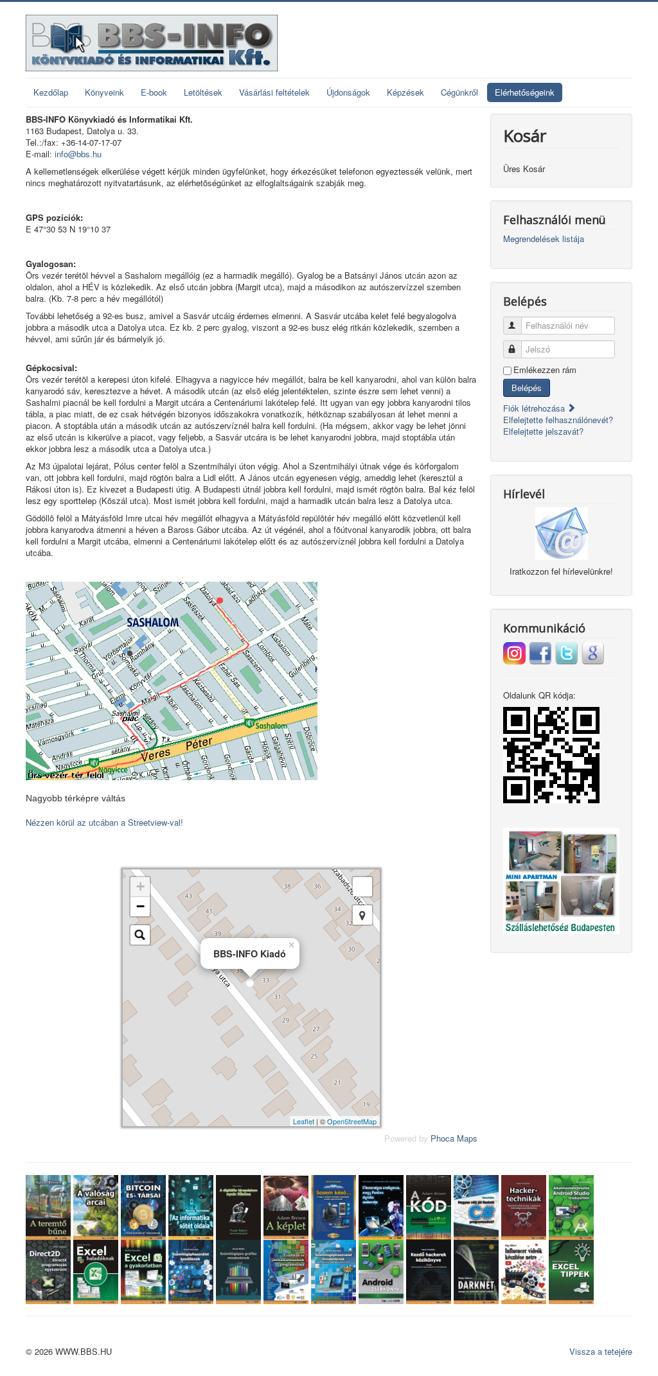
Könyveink (104, 92)
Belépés (526, 387)
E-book (154, 92)
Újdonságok (348, 92)
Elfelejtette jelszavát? (543, 431)
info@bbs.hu (78, 154)
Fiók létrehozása (535, 408)
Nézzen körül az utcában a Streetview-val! (104, 822)
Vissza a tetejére (600, 1351)
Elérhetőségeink (525, 92)
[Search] (140, 935)
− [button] (140, 906)
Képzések (405, 92)
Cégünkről (459, 92)
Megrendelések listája (543, 239)
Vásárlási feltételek (274, 92)
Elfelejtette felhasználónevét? (558, 420)
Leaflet (303, 1121)
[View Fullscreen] (362, 886)
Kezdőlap (50, 92)
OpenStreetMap (352, 1121)
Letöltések (203, 92)
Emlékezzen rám (544, 370)
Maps (467, 1138)
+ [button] (140, 886)
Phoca (442, 1138)
